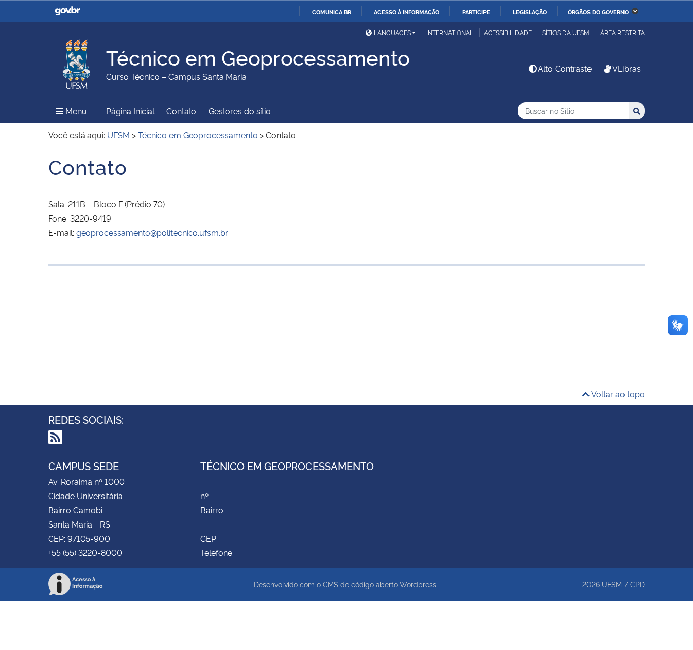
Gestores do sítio (240, 110)
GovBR (67, 11)
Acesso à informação (406, 12)
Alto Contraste (565, 68)
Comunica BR (331, 12)
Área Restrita (622, 32)
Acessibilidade (508, 32)
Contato (181, 110)
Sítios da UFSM (566, 32)
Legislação (530, 12)
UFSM (612, 584)
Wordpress (418, 584)
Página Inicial (130, 110)
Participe (476, 12)
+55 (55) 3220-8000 (85, 552)
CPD (637, 584)
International (449, 32)
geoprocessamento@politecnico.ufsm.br (152, 232)
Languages (392, 32)
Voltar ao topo (617, 393)
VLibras (626, 68)
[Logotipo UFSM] (77, 61)
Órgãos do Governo (598, 12)
